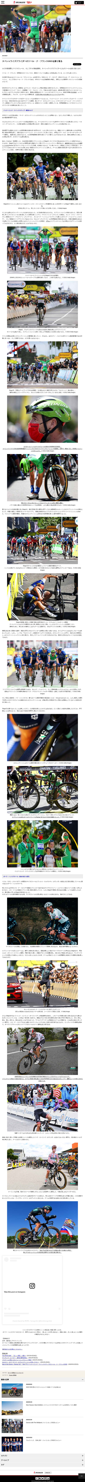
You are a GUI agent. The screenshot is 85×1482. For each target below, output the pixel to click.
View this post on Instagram (14, 1292)
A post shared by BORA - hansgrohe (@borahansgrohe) (32, 1321)
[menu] (81, 1476)
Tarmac (11, 1375)
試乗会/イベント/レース (17, 1372)
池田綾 (14, 1375)
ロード (9, 1372)
